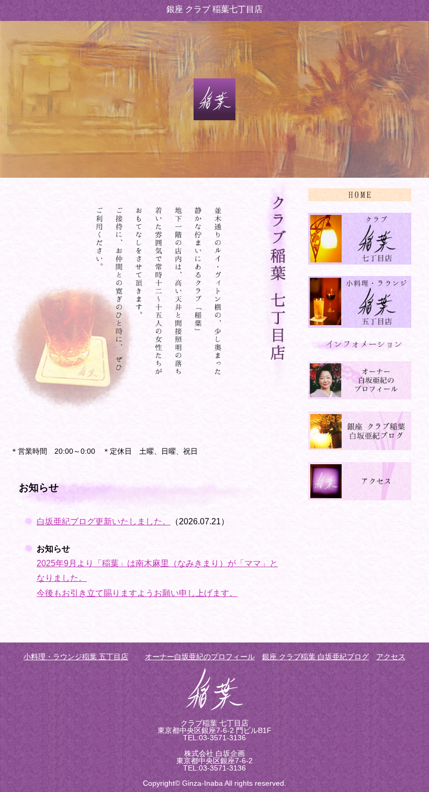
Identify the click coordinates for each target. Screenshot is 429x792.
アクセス (390, 656)
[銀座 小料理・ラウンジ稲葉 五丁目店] (359, 324)
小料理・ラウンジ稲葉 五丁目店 (76, 656)
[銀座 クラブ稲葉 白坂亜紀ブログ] (359, 447)
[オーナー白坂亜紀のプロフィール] (359, 396)
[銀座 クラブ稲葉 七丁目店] (359, 261)
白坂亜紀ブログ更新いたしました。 (104, 521)
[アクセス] (359, 497)
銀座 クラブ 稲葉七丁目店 (214, 9)
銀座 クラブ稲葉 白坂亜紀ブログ (315, 656)
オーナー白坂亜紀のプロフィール (200, 656)
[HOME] (359, 198)
